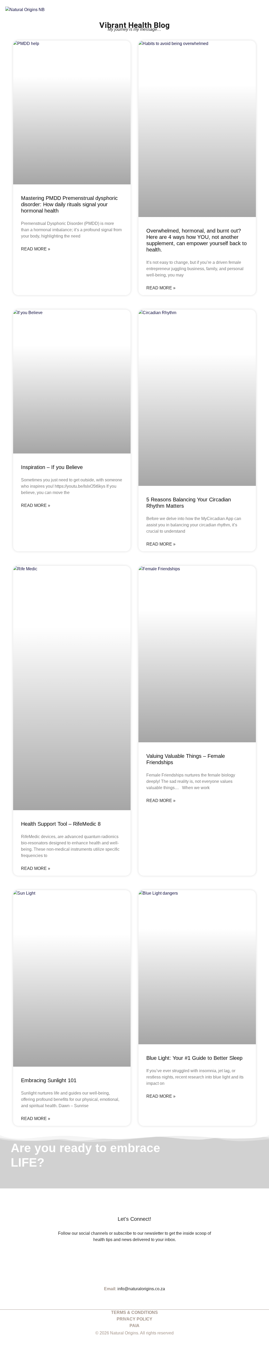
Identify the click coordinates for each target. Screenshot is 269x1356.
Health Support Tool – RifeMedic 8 (61, 824)
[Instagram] (129, 1260)
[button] (260, 9)
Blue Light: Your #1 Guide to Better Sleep (194, 1058)
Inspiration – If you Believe (52, 467)
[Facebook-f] (140, 1260)
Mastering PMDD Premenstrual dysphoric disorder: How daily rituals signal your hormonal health (69, 204)
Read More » (35, 249)
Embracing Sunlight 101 (48, 1080)
